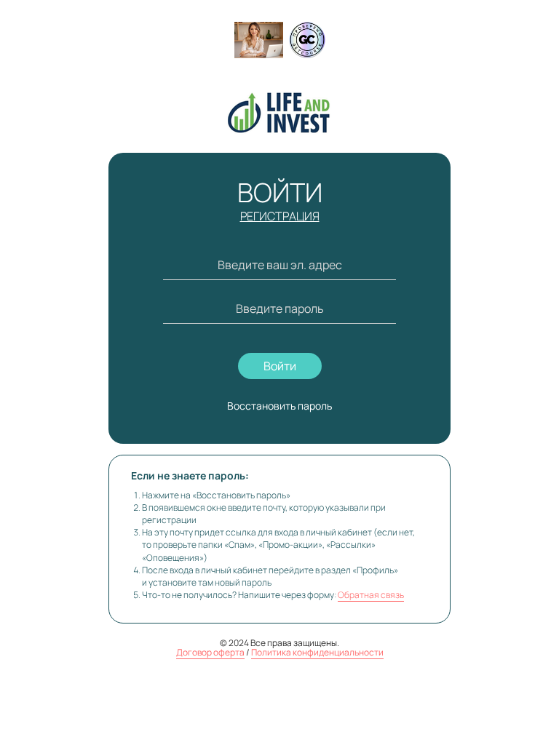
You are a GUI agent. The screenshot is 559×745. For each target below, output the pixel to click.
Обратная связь (371, 595)
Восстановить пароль (279, 406)
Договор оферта (210, 652)
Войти (279, 366)
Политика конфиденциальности (317, 652)
